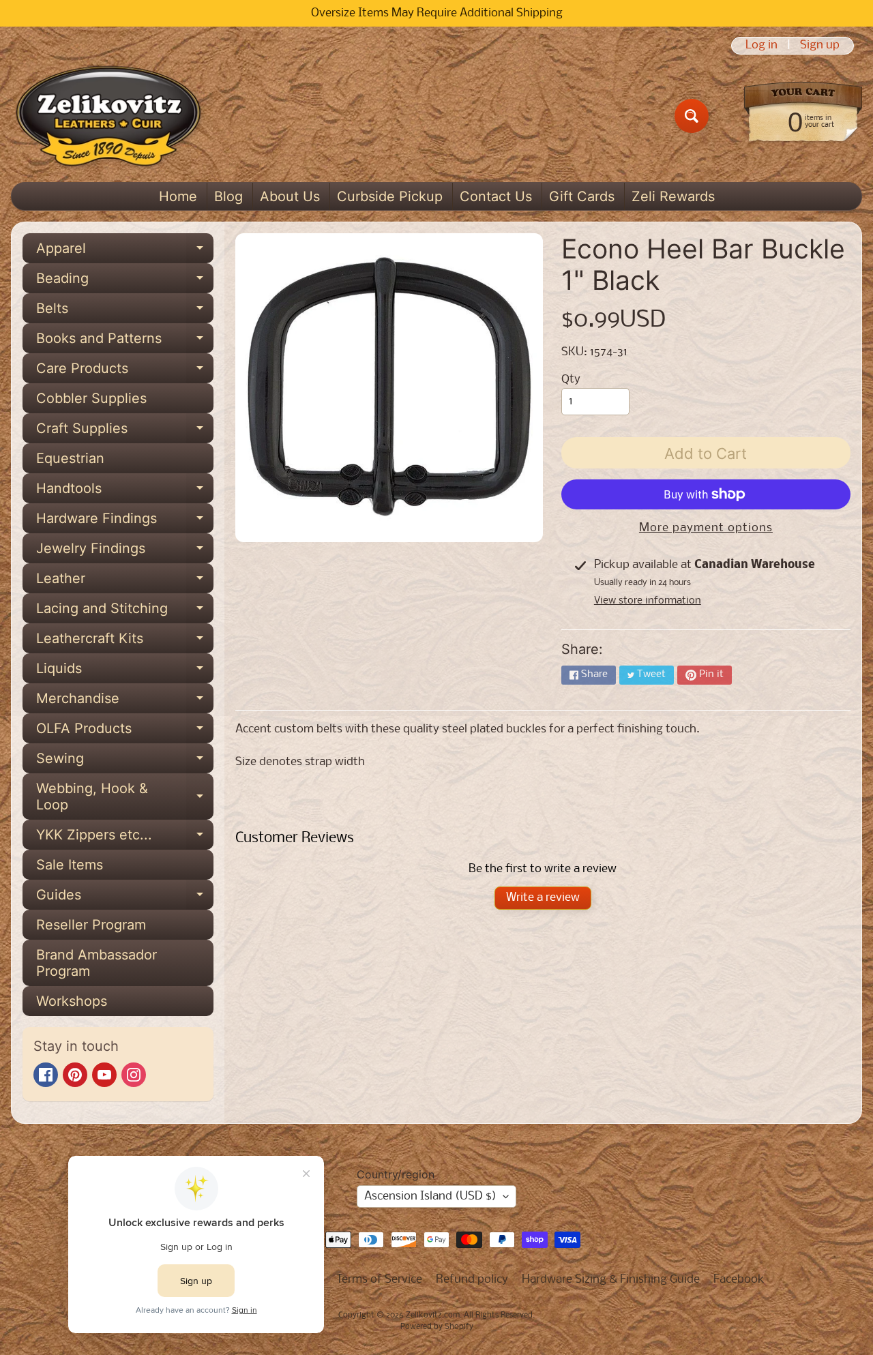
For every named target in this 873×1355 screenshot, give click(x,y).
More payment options (706, 528)
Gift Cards (582, 196)
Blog (228, 196)
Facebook (739, 1279)
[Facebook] (45, 1074)
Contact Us (496, 196)
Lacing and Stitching (124, 611)
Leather (124, 581)
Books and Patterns (124, 341)
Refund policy (472, 1279)
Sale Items (69, 865)
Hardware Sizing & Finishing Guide (611, 1279)
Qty (570, 379)
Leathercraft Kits (124, 641)
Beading (124, 281)
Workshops (71, 1001)
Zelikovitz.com (433, 1315)
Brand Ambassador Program (96, 963)
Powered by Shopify (436, 1327)
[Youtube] (104, 1074)
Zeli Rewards (673, 196)
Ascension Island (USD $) (430, 1196)
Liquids (124, 671)
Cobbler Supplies (91, 398)
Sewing (124, 761)
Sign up (820, 45)
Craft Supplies (124, 431)
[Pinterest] (75, 1074)
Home (178, 196)
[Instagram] (133, 1074)
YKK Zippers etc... (124, 838)
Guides (124, 898)
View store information (647, 600)
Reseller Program (91, 925)
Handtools (124, 491)
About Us (290, 196)
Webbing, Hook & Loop (124, 797)
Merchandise (124, 701)
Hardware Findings (124, 521)
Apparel (124, 251)
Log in (761, 45)
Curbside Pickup (390, 196)
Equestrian (70, 458)
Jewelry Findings (124, 551)
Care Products (124, 371)
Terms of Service (379, 1279)
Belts (124, 311)
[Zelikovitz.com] (108, 116)
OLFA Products (124, 731)
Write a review (543, 897)
